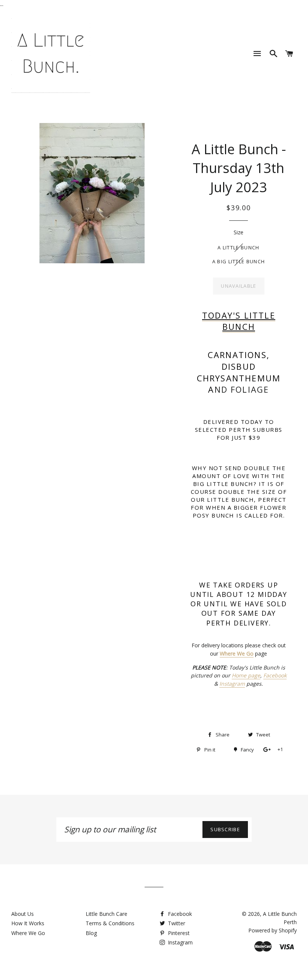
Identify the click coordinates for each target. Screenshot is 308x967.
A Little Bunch (238, 247)
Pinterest (178, 933)
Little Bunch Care (106, 913)
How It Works (27, 923)
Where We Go (28, 933)
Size (238, 232)
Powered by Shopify (272, 930)
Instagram (232, 683)
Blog (91, 933)
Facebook (275, 675)
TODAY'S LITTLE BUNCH (238, 321)
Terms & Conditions (110, 923)
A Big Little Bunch (238, 261)
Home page (246, 675)
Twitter (175, 923)
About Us (22, 913)
